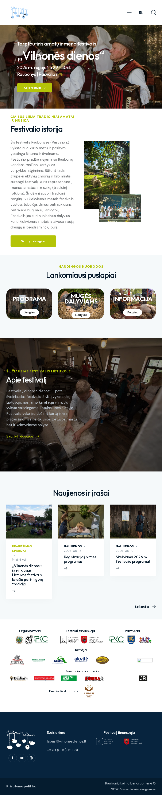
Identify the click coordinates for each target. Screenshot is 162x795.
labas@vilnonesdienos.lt (66, 741)
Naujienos (73, 546)
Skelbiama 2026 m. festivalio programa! (133, 559)
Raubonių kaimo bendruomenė (128, 783)
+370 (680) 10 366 (63, 750)
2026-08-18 (72, 551)
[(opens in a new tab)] (81, 522)
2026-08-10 (125, 551)
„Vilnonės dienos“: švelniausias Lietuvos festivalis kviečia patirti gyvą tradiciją (27, 575)
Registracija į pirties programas (80, 559)
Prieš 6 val (19, 559)
